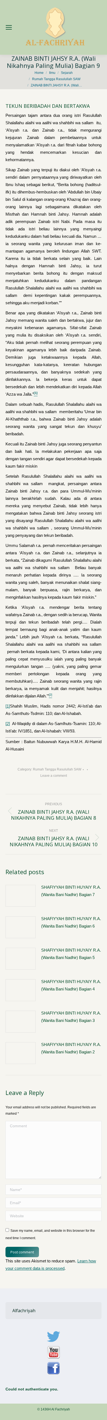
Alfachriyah (23, 1311)
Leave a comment (53, 776)
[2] (7, 723)
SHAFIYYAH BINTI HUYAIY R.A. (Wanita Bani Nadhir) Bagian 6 (71, 922)
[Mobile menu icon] (8, 27)
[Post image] (20, 896)
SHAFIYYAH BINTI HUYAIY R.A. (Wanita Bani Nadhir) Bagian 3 (71, 1017)
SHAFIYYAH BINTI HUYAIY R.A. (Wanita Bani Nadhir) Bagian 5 (71, 954)
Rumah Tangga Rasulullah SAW (57, 769)
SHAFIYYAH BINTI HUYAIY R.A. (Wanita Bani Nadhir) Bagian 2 (71, 1048)
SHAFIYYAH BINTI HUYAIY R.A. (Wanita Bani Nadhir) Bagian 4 (71, 985)
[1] (7, 706)
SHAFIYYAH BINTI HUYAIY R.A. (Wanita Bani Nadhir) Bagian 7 (71, 891)
